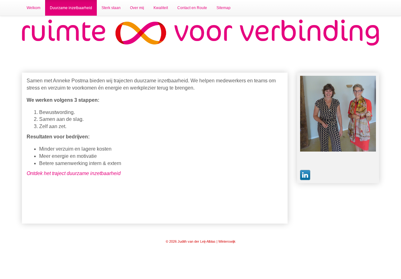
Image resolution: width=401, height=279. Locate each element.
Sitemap (223, 8)
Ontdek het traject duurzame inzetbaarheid (74, 173)
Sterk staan (111, 8)
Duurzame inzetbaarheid (71, 8)
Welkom (33, 8)
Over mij (137, 8)
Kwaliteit (161, 8)
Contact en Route (192, 8)
